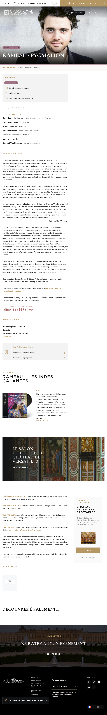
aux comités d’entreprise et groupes (25, 530)
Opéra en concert (11, 47)
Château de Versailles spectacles (84, 3)
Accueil (5, 108)
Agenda (20, 3)
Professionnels (37, 677)
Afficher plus (8, 336)
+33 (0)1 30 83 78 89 (38, 3)
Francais (92, 707)
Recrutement (36, 681)
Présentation (24, 68)
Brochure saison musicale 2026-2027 (37, 685)
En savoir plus (42, 421)
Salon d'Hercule (16, 93)
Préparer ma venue (36, 690)
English (101, 707)
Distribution (9, 68)
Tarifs (37, 68)
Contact (34, 695)
